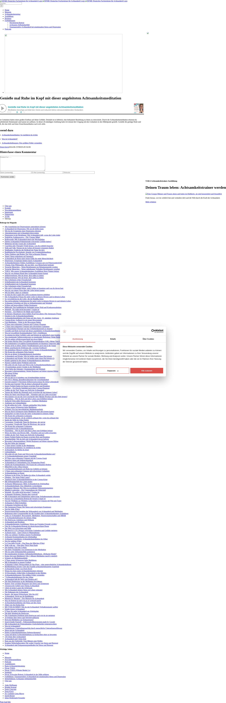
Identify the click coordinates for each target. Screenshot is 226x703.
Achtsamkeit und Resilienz (15, 522)
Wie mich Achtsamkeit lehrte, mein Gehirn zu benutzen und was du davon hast (34, 288)
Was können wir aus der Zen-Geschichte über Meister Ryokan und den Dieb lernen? (36, 397)
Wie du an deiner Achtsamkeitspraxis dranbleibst (23, 354)
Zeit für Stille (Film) (12, 509)
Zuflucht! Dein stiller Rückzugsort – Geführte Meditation (26, 401)
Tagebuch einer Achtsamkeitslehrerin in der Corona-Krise (26, 480)
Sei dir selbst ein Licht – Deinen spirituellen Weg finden (25, 405)
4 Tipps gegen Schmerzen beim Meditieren (20, 407)
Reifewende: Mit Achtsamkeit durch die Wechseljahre (25, 239)
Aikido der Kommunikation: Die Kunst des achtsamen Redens (28, 465)
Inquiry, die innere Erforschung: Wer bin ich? (21, 594)
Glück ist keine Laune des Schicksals (18, 588)
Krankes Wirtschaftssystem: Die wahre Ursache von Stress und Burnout (31, 643)
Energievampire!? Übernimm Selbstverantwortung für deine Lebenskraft (32, 382)
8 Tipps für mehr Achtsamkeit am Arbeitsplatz (22, 611)
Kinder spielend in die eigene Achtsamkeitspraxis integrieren (27, 361)
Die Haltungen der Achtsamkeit (16, 592)
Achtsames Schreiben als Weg (16, 505)
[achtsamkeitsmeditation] (63, 92)
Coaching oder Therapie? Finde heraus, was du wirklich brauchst (29, 246)
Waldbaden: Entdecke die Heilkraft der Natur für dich (24, 250)
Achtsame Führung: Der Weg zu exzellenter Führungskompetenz (29, 488)
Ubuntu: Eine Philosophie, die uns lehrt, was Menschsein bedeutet (29, 265)
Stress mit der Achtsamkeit (14, 630)
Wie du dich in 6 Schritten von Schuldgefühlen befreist (25, 378)
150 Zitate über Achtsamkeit (15, 637)
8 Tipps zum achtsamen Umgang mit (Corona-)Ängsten (25, 324)
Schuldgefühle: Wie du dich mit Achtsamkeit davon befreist (27, 439)
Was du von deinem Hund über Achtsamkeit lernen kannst (26, 273)
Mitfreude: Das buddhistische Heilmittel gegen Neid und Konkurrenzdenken (33, 307)
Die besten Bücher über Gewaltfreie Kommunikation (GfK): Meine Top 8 (32, 341)
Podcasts (8, 662)
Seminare (8, 672)
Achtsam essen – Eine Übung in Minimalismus (22, 533)
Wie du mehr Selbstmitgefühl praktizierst (20, 552)
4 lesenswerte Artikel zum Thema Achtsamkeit (22, 586)
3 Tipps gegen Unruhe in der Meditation (19, 446)
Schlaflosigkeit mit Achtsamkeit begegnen (20, 282)
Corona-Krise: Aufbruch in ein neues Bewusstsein (23, 320)
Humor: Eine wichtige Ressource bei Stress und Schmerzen (27, 584)
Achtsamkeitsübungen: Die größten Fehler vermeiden (24, 575)
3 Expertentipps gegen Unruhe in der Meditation (23, 367)
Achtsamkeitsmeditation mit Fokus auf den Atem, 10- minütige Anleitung (32, 318)
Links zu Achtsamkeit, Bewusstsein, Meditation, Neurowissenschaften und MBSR (35, 516)
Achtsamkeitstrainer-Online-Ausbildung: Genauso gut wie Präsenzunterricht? (33, 263)
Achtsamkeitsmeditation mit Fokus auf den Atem (23, 603)
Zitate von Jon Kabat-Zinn (14, 605)
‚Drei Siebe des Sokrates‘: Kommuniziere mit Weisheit (25, 369)
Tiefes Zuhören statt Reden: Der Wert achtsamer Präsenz (26, 254)
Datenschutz (9, 214)
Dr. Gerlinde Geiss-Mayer (14, 694)
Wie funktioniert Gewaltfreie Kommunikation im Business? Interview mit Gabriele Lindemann (40, 344)
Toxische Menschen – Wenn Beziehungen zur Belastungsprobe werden (31, 267)
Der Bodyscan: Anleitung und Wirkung (19, 520)
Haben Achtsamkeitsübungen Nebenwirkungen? (23, 632)
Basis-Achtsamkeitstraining (15, 666)
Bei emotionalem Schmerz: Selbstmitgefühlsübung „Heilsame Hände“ (31, 554)
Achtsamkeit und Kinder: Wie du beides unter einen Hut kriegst (28, 356)
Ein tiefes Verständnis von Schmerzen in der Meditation (25, 550)
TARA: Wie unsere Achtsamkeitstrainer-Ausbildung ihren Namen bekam (32, 271)
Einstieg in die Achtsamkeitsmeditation (19, 316)
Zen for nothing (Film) (13, 541)
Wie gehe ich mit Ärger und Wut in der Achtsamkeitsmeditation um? (30, 365)
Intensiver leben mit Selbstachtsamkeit (19, 460)
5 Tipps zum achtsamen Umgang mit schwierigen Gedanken (27, 327)
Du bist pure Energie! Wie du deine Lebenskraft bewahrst (26, 384)
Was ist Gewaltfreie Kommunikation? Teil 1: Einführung (26, 333)
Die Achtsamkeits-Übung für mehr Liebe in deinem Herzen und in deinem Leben (35, 297)
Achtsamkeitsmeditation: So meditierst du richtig (20, 135)
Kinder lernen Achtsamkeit (15, 609)
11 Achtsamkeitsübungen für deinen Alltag (20, 518)
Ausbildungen (10, 664)
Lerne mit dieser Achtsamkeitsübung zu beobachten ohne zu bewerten (31, 635)
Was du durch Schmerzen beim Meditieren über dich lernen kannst (29, 412)
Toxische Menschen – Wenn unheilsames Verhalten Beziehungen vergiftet (32, 269)
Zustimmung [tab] (78, 339)
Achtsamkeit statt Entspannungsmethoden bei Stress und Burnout (29, 645)
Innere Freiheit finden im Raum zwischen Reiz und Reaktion (27, 386)
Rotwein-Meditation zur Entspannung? (19, 620)
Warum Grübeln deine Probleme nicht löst (20, 363)
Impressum (9, 212)
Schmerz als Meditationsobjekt (16, 558)
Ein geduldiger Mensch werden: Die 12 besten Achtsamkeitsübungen (30, 350)
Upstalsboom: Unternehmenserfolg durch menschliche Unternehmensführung (33, 628)
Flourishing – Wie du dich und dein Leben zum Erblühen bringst (29, 399)
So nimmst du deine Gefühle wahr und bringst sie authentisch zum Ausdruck (33, 335)
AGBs (7, 217)
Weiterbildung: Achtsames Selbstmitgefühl (20, 679)
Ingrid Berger (10, 696)
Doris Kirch (4, 147)
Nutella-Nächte (10, 375)
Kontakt (8, 208)
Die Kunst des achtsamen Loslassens (18, 416)
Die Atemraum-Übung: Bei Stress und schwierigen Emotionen (28, 507)
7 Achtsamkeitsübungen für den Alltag (19, 577)
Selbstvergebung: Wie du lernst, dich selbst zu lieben (24, 276)
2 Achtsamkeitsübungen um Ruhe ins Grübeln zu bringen (26, 469)
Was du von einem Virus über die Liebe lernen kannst (24, 290)
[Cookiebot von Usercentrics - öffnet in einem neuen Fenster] (153, 331)
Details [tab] (113, 339)
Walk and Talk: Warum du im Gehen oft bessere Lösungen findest (29, 248)
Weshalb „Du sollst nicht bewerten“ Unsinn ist (22, 310)
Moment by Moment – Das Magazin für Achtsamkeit (24, 598)
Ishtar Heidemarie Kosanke (15, 698)
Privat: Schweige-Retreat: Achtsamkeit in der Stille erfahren (27, 674)
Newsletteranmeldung (13, 210)
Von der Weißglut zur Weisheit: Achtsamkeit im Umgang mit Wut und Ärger (33, 501)
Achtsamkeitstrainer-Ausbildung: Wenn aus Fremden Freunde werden (31, 524)
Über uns (8, 206)
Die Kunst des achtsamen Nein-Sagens (19, 352)
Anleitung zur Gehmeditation (15, 403)
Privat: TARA (10, 668)
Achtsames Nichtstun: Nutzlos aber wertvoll (21, 494)
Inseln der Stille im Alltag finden (17, 420)
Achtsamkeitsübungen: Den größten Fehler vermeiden (22, 143)
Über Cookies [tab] (148, 339)
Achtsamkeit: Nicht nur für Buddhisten (19, 596)
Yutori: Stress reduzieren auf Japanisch (19, 256)
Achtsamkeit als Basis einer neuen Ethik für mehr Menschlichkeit (29, 259)
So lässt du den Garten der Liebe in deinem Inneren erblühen (27, 295)
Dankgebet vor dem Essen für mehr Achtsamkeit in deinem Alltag (29, 414)
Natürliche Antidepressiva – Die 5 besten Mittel (22, 237)
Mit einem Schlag (11, 373)
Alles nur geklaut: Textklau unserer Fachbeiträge (23, 535)
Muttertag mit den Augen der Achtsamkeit (20, 244)
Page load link (5, 702)
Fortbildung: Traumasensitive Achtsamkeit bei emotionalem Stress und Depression (35, 677)
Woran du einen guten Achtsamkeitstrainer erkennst (24, 571)
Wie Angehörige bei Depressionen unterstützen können (25, 227)
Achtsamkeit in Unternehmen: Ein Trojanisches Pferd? (25, 463)
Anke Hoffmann (11, 685)
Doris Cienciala (10, 689)
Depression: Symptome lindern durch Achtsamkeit (23, 261)
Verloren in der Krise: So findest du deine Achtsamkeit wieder (28, 475)
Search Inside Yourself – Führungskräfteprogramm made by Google (30, 622)
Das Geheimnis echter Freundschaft (18, 280)
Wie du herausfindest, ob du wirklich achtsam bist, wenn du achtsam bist (32, 418)
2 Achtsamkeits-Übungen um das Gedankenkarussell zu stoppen (28, 329)
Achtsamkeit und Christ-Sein (15, 639)
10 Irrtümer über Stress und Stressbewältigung (22, 618)
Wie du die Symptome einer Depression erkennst (23, 231)
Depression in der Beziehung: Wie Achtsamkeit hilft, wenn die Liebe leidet (32, 235)
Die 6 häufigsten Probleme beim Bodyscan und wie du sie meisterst (30, 615)
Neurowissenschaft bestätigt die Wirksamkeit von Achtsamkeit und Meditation (34, 511)
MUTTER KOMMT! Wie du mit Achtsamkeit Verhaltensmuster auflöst (31, 607)
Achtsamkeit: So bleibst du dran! (17, 450)
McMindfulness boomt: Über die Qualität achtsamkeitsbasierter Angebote (32, 567)
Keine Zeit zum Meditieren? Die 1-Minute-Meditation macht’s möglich (31, 556)
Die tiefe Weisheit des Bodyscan (17, 613)
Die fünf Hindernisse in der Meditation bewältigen (23, 581)
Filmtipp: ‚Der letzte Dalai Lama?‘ (17, 477)
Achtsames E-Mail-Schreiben (15, 503)
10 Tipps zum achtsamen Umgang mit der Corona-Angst (26, 458)
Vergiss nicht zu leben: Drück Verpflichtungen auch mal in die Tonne (30, 346)
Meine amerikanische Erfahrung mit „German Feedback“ (26, 348)
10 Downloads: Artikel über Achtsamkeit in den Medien (25, 573)
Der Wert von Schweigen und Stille (18, 528)
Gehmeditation (10, 452)
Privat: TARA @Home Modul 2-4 (17, 670)
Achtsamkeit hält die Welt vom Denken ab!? (21, 579)
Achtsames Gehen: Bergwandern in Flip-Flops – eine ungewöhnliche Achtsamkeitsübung (38, 564)
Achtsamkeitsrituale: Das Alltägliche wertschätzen (23, 486)
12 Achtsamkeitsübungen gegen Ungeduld (20, 456)
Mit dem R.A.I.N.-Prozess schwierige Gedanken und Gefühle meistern (31, 530)
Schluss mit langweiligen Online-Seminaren (21, 305)
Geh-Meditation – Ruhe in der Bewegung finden (23, 322)
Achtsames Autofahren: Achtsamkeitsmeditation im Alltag (26, 539)
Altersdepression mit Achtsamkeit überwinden (22, 233)
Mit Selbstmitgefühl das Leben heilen (18, 482)
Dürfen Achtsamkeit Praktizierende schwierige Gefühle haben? (28, 242)
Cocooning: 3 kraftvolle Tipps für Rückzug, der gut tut (25, 422)
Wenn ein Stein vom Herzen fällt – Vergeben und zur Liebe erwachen (30, 395)
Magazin (8, 657)
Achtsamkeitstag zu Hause (14, 473)
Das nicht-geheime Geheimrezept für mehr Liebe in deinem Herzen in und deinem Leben (38, 301)
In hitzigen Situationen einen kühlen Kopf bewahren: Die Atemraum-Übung (33, 314)
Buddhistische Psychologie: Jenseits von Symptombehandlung (28, 252)
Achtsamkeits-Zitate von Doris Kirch (18, 569)
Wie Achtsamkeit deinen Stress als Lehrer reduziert (23, 590)
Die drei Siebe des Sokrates (15, 443)
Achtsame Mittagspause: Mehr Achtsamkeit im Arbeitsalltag (27, 484)
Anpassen (111, 371)
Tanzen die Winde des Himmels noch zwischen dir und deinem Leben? (31, 392)
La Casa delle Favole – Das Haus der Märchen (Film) (24, 543)
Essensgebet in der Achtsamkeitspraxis (19, 429)
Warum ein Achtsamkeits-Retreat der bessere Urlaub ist (25, 499)
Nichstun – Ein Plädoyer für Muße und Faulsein (22, 312)
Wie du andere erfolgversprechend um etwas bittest (23, 339)
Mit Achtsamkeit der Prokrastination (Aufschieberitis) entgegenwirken (31, 624)
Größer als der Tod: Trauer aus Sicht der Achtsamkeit (24, 390)
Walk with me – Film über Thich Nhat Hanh (21, 545)
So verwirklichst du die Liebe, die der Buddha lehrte (24, 299)
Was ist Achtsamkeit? (10, 139)
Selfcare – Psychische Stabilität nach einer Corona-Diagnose (27, 388)
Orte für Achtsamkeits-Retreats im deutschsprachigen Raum (27, 526)
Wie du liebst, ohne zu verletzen (16, 293)
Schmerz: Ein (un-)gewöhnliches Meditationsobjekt (24, 409)
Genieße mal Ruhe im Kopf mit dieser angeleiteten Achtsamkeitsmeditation (32, 331)
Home (7, 653)
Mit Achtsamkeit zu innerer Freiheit (18, 562)
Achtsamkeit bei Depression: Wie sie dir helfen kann (24, 229)
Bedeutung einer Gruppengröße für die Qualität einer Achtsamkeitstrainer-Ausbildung (36, 513)
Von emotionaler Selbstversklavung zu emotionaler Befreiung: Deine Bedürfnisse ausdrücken (39, 337)
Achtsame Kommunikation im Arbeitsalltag (21, 537)
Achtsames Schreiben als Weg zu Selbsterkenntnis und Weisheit (28, 303)
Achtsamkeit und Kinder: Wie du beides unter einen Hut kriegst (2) (29, 358)
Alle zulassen (146, 371)
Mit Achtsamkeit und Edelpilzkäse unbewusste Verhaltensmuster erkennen (32, 496)
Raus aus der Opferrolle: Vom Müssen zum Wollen (23, 641)
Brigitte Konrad (10, 687)
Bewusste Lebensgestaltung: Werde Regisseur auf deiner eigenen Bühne (31, 371)
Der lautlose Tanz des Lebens (16, 547)
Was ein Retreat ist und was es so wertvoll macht (23, 601)
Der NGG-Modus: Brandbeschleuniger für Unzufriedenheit (27, 380)
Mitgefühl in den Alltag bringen (16, 467)
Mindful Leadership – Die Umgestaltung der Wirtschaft (25, 490)
